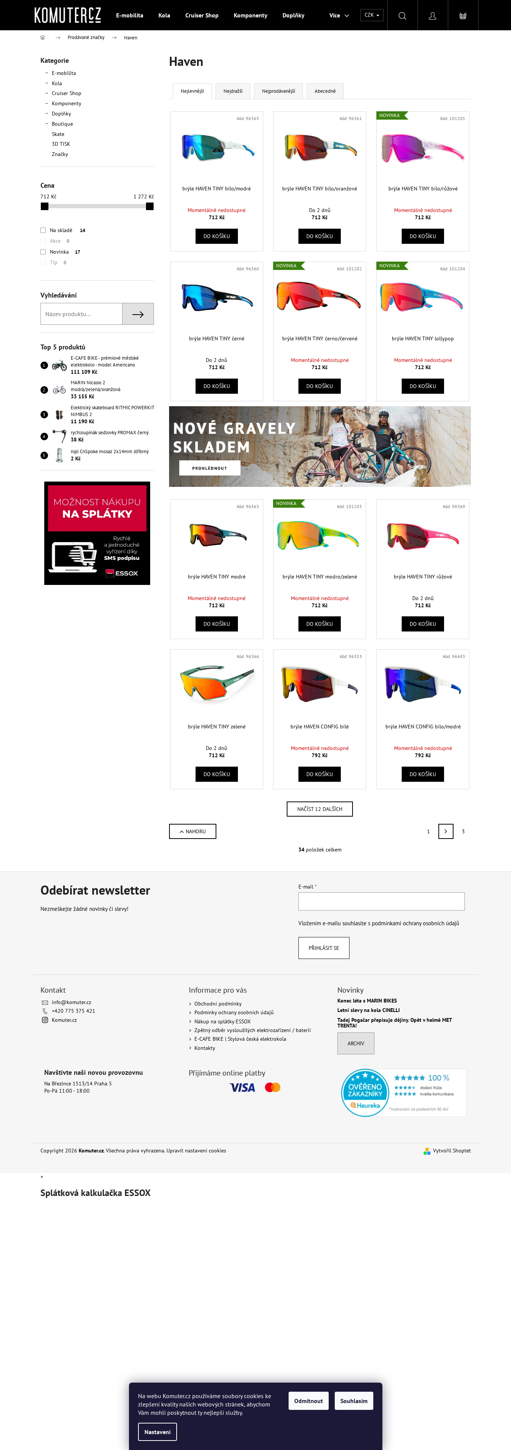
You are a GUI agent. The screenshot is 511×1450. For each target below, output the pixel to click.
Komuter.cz (64, 1020)
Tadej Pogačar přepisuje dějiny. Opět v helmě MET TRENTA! (394, 1023)
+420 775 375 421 (73, 1010)
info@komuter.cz (71, 1002)
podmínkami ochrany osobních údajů (415, 923)
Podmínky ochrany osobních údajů (234, 1012)
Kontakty (204, 1048)
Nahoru (196, 831)
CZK (370, 14)
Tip (58, 262)
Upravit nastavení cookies (196, 1150)
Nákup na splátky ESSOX (222, 1021)
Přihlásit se (324, 948)
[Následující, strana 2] (446, 831)
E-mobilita (64, 73)
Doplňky (61, 113)
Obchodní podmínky (218, 1003)
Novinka (65, 251)
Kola (57, 83)
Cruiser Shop (66, 93)
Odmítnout (308, 1401)
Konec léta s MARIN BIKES (367, 1001)
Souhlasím (354, 1401)
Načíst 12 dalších (319, 809)
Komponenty (66, 103)
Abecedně (325, 91)
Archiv (356, 1043)
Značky (60, 154)
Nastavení (157, 1432)
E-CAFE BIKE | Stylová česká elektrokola (240, 1038)
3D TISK (61, 143)
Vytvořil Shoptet (452, 1150)
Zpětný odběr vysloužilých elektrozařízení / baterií (252, 1030)
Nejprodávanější (278, 91)
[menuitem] (130, 15)
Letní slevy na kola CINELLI (368, 1010)
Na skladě (67, 230)
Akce (59, 240)
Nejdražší (233, 91)
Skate (58, 134)
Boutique (62, 123)
